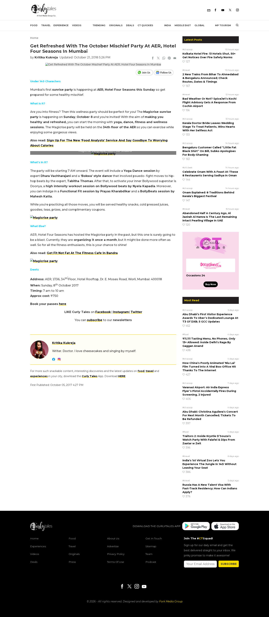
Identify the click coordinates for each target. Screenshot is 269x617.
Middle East (183, 25)
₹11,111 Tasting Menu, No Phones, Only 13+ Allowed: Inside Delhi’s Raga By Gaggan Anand (208, 342)
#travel (186, 70)
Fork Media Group (170, 601)
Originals (115, 25)
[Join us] (145, 72)
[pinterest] (169, 58)
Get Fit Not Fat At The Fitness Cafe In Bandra (82, 253)
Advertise (113, 546)
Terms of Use (115, 562)
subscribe (94, 320)
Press (72, 562)
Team (148, 554)
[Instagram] (237, 10)
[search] (236, 25)
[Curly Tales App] (196, 526)
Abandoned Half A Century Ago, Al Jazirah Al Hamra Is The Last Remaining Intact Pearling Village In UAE (209, 217)
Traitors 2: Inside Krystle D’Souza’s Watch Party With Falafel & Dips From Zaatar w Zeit (208, 439)
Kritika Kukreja (46, 57)
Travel (46, 25)
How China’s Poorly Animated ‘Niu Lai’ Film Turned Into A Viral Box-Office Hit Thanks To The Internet (209, 366)
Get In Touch (153, 538)
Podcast (150, 562)
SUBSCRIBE (229, 564)
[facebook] (152, 58)
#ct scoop (187, 49)
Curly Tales (89, 376)
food (141, 371)
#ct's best (187, 167)
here (62, 304)
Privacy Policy (115, 554)
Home (34, 38)
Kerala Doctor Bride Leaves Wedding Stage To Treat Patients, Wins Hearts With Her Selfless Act (208, 126)
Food (34, 25)
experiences (39, 376)
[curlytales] (41, 530)
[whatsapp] (163, 58)
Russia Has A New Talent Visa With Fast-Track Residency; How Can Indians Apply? (209, 488)
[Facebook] (215, 10)
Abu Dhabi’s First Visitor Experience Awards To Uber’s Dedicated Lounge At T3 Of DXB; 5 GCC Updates (210, 318)
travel (150, 371)
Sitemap (150, 546)
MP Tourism (223, 25)
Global (200, 25)
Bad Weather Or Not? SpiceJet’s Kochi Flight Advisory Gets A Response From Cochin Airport (209, 102)
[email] (174, 58)
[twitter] (158, 58)
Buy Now (210, 284)
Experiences (38, 546)
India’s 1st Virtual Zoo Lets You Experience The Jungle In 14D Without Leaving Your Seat (209, 464)
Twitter (136, 312)
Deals (130, 25)
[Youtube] (222, 10)
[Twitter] (230, 10)
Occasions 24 (195, 275)
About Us (113, 538)
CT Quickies (145, 25)
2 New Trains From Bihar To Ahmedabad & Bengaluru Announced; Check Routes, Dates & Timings (210, 78)
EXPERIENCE (60, 25)
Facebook (103, 312)
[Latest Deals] (210, 254)
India (167, 25)
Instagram (121, 312)
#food (185, 334)
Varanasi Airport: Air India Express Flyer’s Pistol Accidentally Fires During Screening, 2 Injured (209, 391)
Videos (76, 25)
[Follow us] (165, 72)
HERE (121, 376)
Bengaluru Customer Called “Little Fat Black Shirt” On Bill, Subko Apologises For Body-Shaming (209, 151)
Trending (99, 25)
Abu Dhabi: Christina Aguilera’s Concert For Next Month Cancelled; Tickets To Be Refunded (210, 415)
